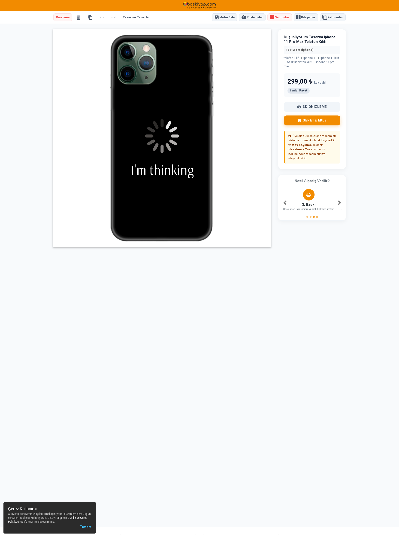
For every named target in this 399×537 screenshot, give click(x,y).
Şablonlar (282, 17)
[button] (285, 203)
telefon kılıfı (291, 58)
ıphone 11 (310, 58)
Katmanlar (335, 17)
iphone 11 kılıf (329, 58)
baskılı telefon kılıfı (299, 62)
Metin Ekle (227, 17)
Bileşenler (308, 17)
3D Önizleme (315, 107)
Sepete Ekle (315, 120)
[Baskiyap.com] (199, 5)
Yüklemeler (255, 17)
